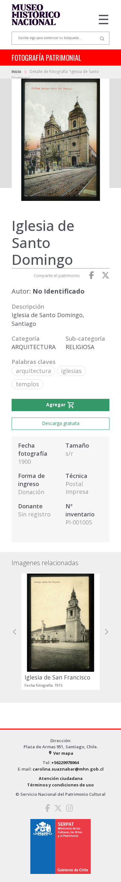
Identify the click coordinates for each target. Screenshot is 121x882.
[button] (15, 632)
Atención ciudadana (61, 778)
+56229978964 (65, 762)
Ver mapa (60, 753)
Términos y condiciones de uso (60, 785)
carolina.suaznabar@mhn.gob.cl (68, 769)
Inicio (17, 71)
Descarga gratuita (60, 423)
